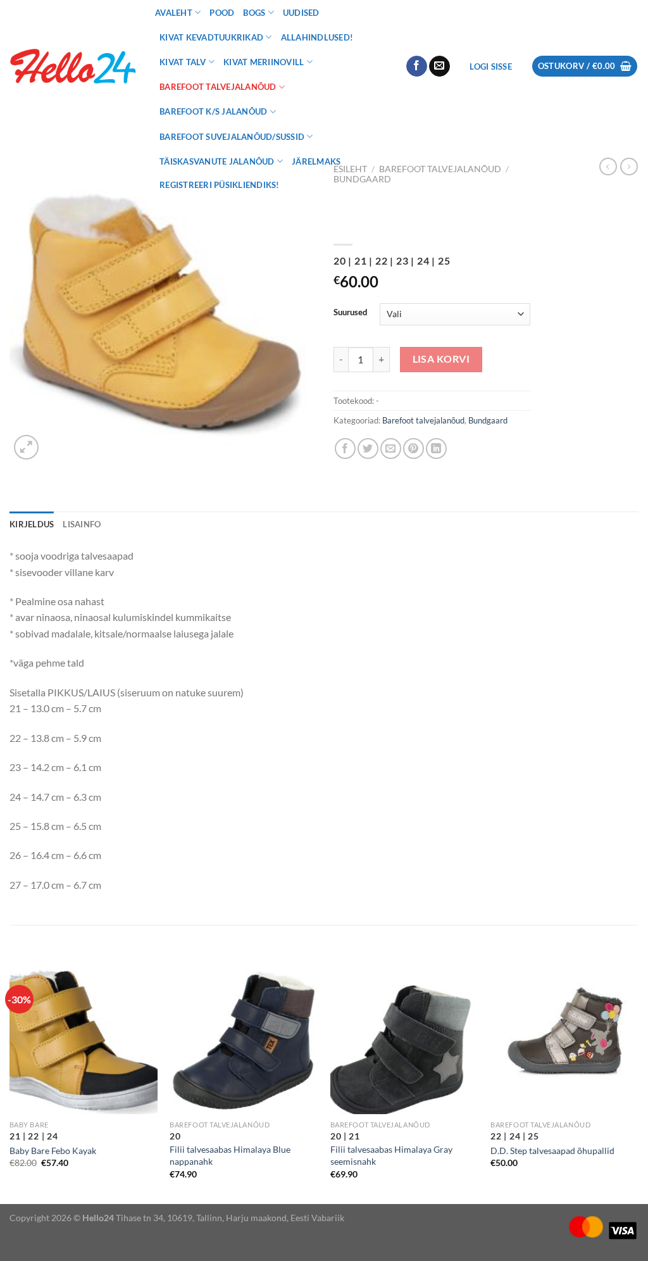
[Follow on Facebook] (416, 66)
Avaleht (173, 13)
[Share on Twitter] (368, 448)
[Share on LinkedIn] (436, 448)
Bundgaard (488, 420)
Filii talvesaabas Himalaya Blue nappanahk (230, 1155)
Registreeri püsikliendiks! (219, 185)
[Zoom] (26, 447)
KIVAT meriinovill (263, 62)
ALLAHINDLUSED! (317, 37)
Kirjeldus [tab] (31, 524)
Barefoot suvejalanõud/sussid (231, 137)
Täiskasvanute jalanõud (217, 161)
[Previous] (10, 1084)
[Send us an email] (439, 66)
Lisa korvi (441, 359)
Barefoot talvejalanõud (218, 87)
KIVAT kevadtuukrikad (211, 37)
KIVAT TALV (182, 62)
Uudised (301, 13)
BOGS (254, 13)
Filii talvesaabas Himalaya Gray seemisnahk (391, 1155)
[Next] (637, 1084)
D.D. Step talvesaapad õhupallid (552, 1150)
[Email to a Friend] (390, 448)
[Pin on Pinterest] (413, 448)
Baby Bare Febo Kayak (52, 1150)
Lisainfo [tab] (82, 524)
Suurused (350, 312)
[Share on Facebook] (345, 448)
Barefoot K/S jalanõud (213, 111)
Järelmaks (316, 161)
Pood (221, 13)
